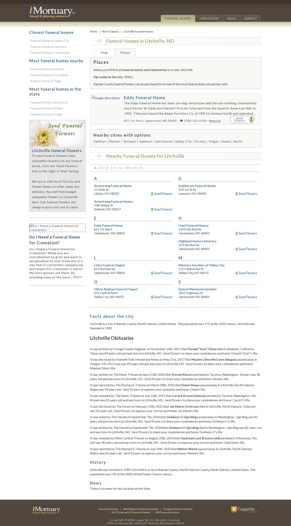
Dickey (200, 141)
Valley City (183, 141)
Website (215, 120)
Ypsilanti (129, 141)
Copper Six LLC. (145, 520)
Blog (231, 18)
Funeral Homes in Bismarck (49, 102)
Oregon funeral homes (178, 509)
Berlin (238, 141)
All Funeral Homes (168, 512)
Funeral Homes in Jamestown (50, 52)
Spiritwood (163, 141)
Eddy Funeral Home (144, 97)
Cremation (209, 18)
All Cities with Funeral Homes (131, 512)
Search (250, 18)
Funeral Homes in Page (45, 81)
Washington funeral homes (140, 509)
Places (125, 52)
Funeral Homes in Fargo (46, 114)
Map (104, 52)
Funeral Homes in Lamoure (48, 46)
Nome (225, 141)
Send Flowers (163, 193)
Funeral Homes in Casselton (49, 75)
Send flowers (172, 353)
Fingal (213, 141)
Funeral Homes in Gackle (47, 69)
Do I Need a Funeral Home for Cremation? (54, 240)
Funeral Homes (178, 18)
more (78, 277)
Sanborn (145, 141)
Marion (114, 141)
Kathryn (99, 141)
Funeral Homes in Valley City (49, 40)
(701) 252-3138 (195, 120)
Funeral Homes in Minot (46, 108)
